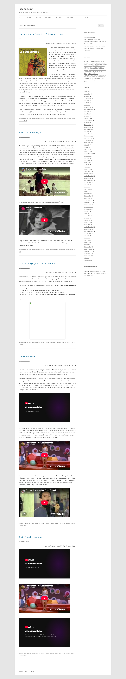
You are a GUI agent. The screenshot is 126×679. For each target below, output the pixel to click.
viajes (94, 79)
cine (93, 63)
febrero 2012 (87, 136)
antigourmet (89, 61)
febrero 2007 (87, 222)
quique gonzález (88, 75)
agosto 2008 (87, 182)
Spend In (28, 17)
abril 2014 (86, 116)
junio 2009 (87, 160)
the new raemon (96, 78)
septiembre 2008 (88, 180)
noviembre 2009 (88, 154)
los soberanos (56, 118)
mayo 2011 (87, 149)
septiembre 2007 (88, 207)
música (99, 70)
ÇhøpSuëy (38, 17)
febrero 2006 (87, 247)
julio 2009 (86, 158)
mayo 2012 (87, 134)
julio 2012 (86, 131)
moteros (86, 70)
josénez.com (26, 9)
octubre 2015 (87, 98)
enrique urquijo (98, 63)
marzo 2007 (87, 220)
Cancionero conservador (98, 271)
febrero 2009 (87, 169)
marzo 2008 (87, 193)
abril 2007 (86, 218)
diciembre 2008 (88, 174)
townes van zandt (88, 79)
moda (98, 68)
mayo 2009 (87, 162)
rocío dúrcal (62, 523)
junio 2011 (87, 147)
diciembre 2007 (88, 200)
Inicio (20, 17)
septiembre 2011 (88, 142)
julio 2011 (86, 145)
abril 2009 (86, 165)
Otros (79, 17)
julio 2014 (86, 111)
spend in (88, 78)
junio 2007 (87, 213)
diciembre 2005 (88, 249)
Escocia (103, 63)
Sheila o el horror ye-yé (30, 132)
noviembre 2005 (88, 251)
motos (90, 70)
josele (90, 66)
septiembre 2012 (88, 129)
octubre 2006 (87, 229)
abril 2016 (86, 96)
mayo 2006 (87, 240)
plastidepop (94, 71)
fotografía (91, 64)
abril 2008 (86, 191)
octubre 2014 (87, 107)
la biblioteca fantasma (97, 67)
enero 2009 (87, 171)
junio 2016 (87, 91)
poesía (100, 71)
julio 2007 (86, 211)
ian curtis (86, 66)
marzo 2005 (87, 260)
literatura (87, 68)
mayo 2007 (87, 216)
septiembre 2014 (88, 109)
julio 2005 (86, 258)
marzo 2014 (87, 118)
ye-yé (68, 118)
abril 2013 (86, 123)
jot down (95, 66)
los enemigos (93, 68)
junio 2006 (87, 238)
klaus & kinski (87, 67)
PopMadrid (48, 17)
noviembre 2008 (88, 176)
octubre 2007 (87, 205)
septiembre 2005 (88, 256)
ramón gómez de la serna (100, 75)
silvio (104, 76)
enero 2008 (87, 198)
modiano (102, 68)
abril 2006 (86, 242)
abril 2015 (86, 103)
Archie (87, 17)
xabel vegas (101, 79)
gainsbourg (97, 64)
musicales (94, 70)
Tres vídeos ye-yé (27, 356)
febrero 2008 (87, 196)
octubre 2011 (87, 140)
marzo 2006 (87, 244)
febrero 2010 (87, 151)
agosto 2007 (87, 209)
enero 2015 (87, 105)
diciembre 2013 (88, 120)
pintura (89, 71)
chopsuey (87, 63)
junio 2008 (87, 187)
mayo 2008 (87, 189)
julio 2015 (86, 100)
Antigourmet (59, 17)
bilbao (102, 61)
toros (102, 78)
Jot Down (70, 17)
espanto (86, 64)
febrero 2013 (87, 125)
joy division (102, 66)
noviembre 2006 (88, 227)
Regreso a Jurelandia (89, 37)
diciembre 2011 (88, 138)
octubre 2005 (87, 253)
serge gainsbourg (93, 76)
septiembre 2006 (88, 231)
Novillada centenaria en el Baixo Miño (94, 46)
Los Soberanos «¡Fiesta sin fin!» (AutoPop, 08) (41, 34)
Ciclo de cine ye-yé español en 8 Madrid (37, 263)
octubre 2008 (87, 178)
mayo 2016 (87, 94)
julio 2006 (86, 236)
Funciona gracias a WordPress (26, 671)
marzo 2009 (87, 167)
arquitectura (97, 61)
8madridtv (55, 342)
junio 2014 (87, 114)
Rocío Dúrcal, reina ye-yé (30, 537)
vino (97, 79)
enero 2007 (87, 225)
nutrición (104, 70)
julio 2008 (86, 185)
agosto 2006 (87, 233)
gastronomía (103, 64)
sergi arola (100, 76)
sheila (60, 249)
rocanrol (86, 76)
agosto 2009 (87, 156)
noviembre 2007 (88, 202)
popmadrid (63, 118)
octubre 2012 (87, 127)
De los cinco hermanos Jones (92, 39)
